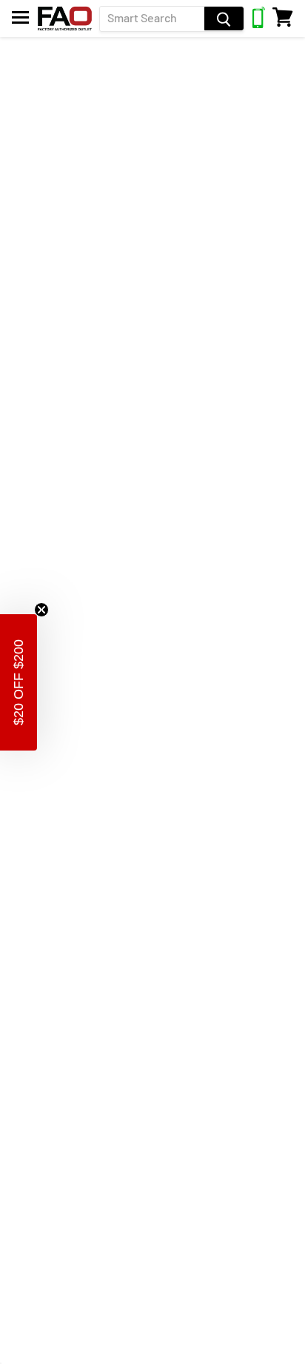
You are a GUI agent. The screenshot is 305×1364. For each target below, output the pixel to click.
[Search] (224, 18)
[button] (18, 682)
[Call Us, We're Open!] (258, 23)
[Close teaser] (41, 609)
